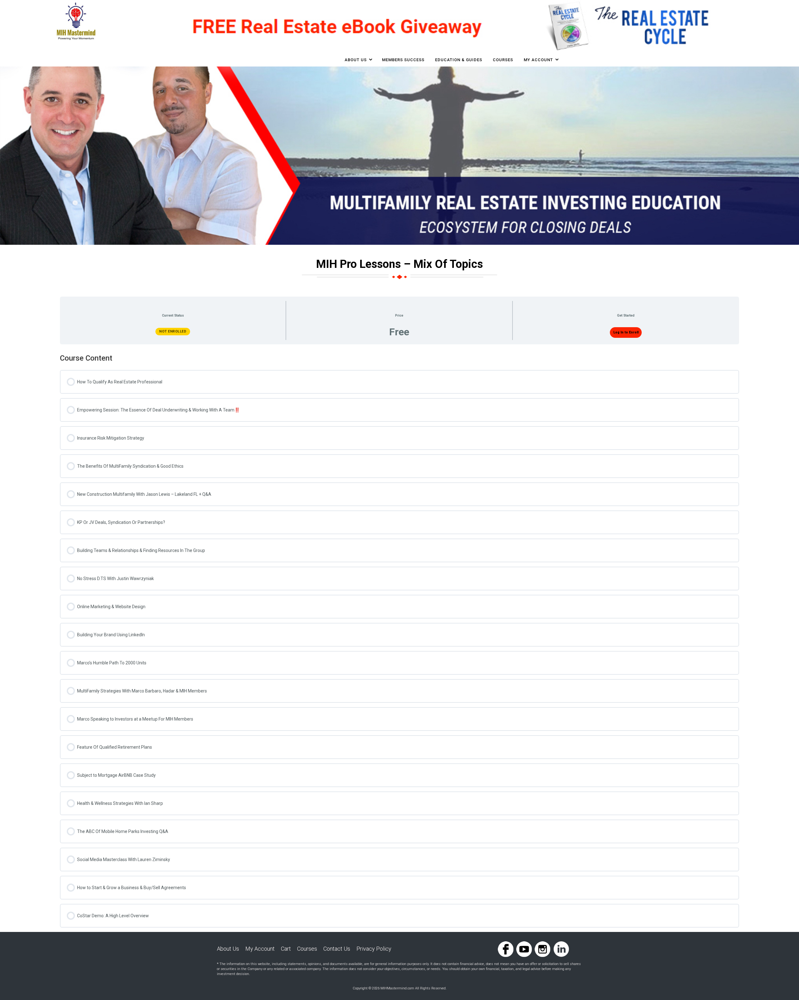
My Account (538, 59)
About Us (356, 59)
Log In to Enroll (626, 332)
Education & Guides (458, 59)
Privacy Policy (373, 948)
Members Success (403, 59)
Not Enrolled (172, 331)
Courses (307, 948)
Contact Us (336, 948)
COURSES (503, 59)
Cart (286, 948)
